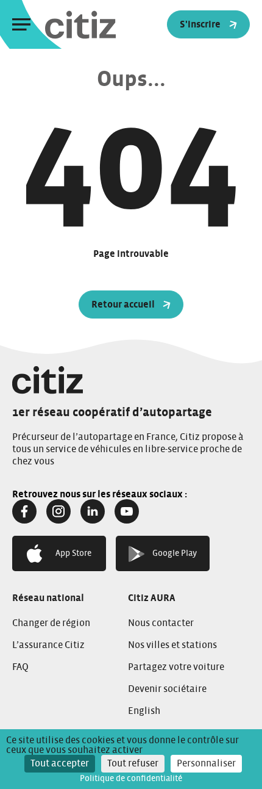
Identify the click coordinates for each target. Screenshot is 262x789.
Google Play (174, 553)
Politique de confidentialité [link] (131, 778)
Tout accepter (59, 763)
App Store (73, 553)
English (144, 711)
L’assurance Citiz (48, 645)
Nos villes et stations (172, 645)
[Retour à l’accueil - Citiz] (105, 24)
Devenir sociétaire (167, 689)
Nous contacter (161, 623)
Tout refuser (132, 763)
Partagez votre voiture (176, 667)
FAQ (20, 667)
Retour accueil (123, 304)
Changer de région (51, 623)
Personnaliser (206, 763)
